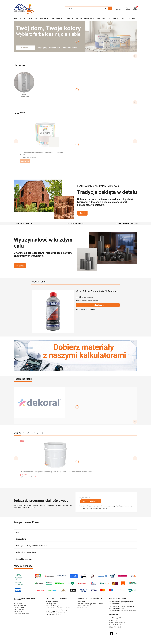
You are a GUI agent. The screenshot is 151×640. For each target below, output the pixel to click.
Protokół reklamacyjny (53, 606)
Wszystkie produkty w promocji (33, 433)
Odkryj (82, 213)
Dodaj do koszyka (98, 305)
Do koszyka (25, 161)
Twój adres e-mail (84, 498)
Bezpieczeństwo (82, 608)
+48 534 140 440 (114, 611)
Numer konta (18, 611)
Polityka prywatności (83, 606)
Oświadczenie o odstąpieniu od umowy (58, 608)
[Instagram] (117, 633)
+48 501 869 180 (114, 604)
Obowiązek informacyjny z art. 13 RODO (90, 604)
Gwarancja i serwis (52, 604)
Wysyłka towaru (19, 607)
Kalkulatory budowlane (21, 613)
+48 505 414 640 (114, 601)
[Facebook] (111, 633)
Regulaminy (81, 601)
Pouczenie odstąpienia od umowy (56, 610)
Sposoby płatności (20, 605)
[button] (110, 8)
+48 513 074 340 (114, 608)
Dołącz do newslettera (91, 501)
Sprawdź (20, 266)
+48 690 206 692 (114, 606)
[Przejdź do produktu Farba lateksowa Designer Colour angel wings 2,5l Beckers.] (45, 134)
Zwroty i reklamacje (52, 601)
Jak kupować (18, 603)
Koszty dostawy (19, 609)
